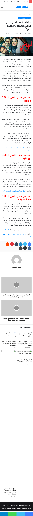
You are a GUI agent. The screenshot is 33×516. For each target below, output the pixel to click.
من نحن (4, 508)
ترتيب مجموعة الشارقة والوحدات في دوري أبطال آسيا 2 (25, 343)
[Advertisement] (16, 27)
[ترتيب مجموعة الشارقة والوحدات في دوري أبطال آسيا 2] (24, 336)
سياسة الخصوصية (26, 508)
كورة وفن (5, 505)
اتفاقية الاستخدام (11, 508)
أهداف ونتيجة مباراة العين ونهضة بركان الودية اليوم (24, 361)
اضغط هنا (6, 230)
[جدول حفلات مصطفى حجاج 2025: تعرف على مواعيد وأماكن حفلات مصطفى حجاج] (8, 418)
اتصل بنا (19, 508)
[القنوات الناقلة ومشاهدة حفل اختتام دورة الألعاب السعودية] (8, 336)
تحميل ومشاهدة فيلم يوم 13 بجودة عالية (14, 191)
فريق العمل (16, 267)
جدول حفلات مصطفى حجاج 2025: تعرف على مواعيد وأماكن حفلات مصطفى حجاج (10, 491)
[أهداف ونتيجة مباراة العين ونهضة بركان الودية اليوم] (24, 354)
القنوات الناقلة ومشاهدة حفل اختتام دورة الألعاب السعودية (9, 343)
